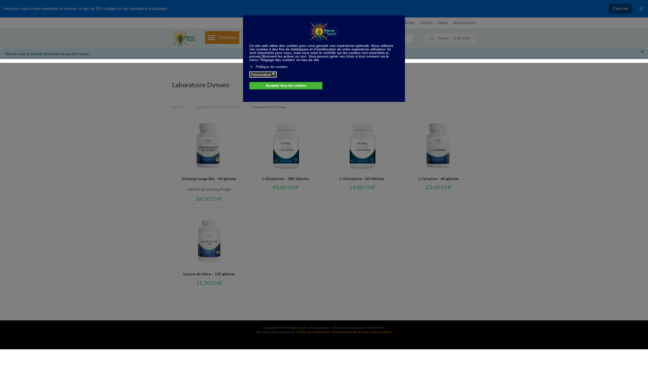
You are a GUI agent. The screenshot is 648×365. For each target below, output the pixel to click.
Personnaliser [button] (263, 74)
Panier (442, 23)
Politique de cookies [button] (272, 67)
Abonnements (464, 23)
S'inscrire (620, 8)
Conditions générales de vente (350, 332)
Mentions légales (381, 332)
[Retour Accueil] (184, 38)
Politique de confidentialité (313, 332)
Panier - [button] (454, 38)
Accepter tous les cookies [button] (286, 85)
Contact (426, 23)
